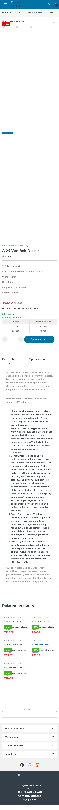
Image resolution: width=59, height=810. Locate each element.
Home (5, 12)
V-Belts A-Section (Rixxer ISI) (15, 245)
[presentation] (2, 712)
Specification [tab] (37, 359)
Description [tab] (9, 359)
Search (43, 4)
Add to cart (41, 339)
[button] (54, 23)
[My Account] (49, 4)
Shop (17, 12)
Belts (52, 12)
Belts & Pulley (35, 12)
